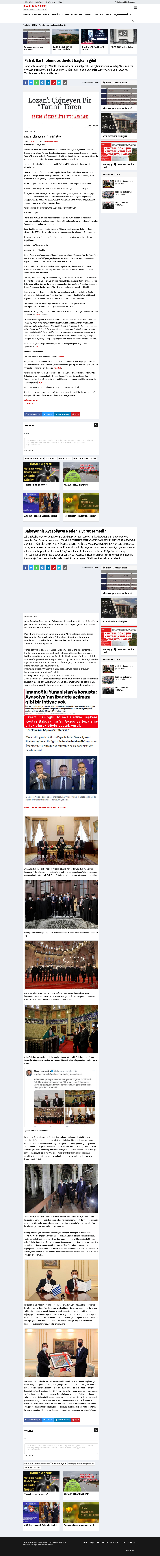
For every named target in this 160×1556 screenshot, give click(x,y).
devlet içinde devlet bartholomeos (84, 458)
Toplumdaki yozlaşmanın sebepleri (80, 516)
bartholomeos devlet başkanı (34, 458)
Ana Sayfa (26, 25)
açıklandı (42, 382)
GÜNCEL (34, 25)
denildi (61, 356)
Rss (124, 1542)
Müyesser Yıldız (51, 142)
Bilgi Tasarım (130, 1550)
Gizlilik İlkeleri (114, 1542)
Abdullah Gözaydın (93, 83)
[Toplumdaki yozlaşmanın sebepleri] (81, 503)
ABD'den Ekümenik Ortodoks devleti (40, 516)
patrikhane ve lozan (64, 458)
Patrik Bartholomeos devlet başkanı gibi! (52, 25)
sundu (37, 347)
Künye (85, 1542)
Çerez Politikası (102, 1542)
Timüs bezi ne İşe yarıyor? (36, 485)
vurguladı (57, 368)
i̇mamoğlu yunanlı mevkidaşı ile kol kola (81, 1464)
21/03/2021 (33, 142)
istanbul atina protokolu (32, 1468)
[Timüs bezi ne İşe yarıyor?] (41, 472)
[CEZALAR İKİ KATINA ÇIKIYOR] (81, 472)
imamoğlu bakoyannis (59, 1464)
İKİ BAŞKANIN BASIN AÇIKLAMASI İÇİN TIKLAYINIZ (45, 807)
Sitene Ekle (131, 1542)
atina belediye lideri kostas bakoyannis (37, 1464)
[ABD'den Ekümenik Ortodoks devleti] (41, 503)
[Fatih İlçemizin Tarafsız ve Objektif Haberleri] (35, 8)
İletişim (92, 1542)
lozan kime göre (51, 458)
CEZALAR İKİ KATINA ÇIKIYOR (76, 485)
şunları (38, 314)
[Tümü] (131, 14)
